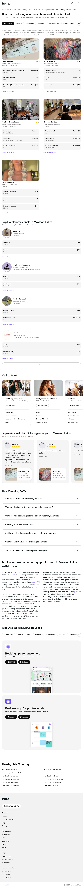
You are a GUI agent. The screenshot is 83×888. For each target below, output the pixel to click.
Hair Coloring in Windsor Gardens (12, 773)
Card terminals (6, 841)
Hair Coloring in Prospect (10, 782)
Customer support (8, 819)
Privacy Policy (6, 856)
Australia (32, 9)
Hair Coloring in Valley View (52, 782)
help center (76, 592)
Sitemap (4, 826)
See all (41, 365)
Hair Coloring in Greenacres (10, 785)
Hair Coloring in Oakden (51, 773)
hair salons (10, 580)
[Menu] (78, 3)
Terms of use (6, 862)
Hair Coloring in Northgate (10, 776)
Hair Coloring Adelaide (45, 9)
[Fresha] (6, 3)
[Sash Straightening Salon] (16, 402)
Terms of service (7, 859)
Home (4, 9)
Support (4, 844)
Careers (4, 816)
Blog (3, 823)
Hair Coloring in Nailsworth (52, 769)
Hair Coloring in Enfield (51, 785)
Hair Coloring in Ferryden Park (53, 779)
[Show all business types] (79, 634)
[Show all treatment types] (79, 23)
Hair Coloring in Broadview (52, 776)
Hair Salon (12, 9)
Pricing (4, 838)
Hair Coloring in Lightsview (10, 779)
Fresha (12, 575)
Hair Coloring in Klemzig (9, 769)
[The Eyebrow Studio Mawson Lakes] (48, 402)
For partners (6, 834)
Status (4, 847)
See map (64, 17)
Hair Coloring (22, 9)
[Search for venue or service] (72, 3)
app (33, 582)
